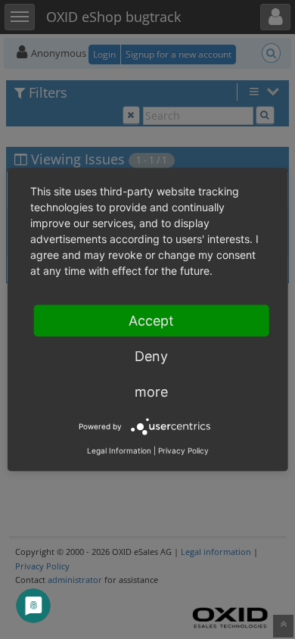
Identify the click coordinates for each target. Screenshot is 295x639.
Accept (151, 321)
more (151, 392)
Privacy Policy (183, 450)
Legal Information (119, 450)
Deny (151, 356)
